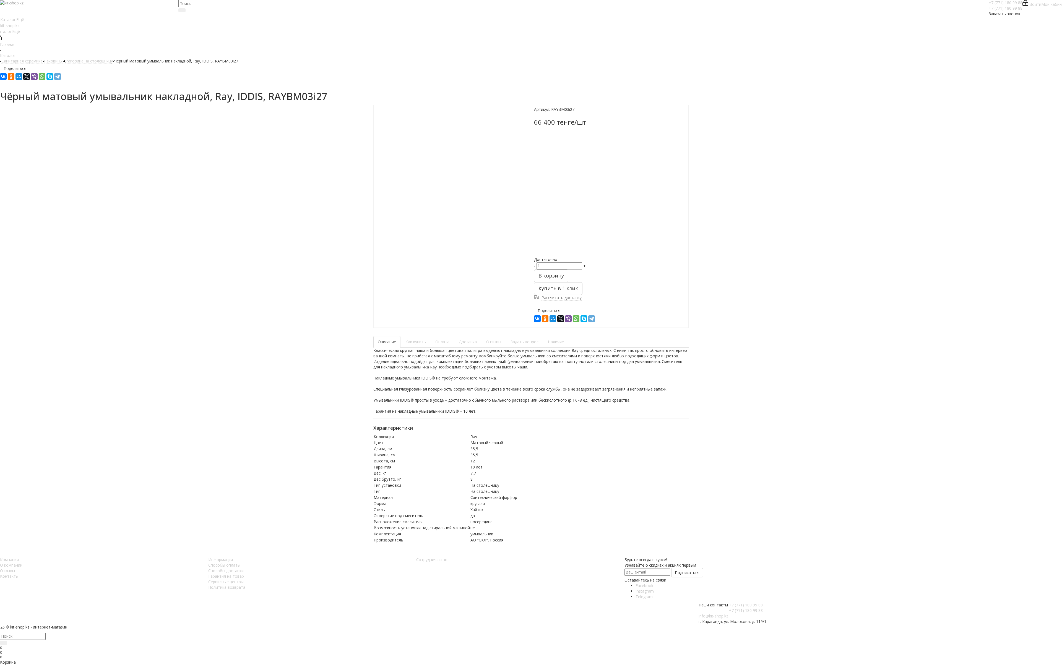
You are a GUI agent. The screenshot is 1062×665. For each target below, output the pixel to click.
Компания (9, 559)
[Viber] (34, 76)
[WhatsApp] (42, 76)
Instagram (645, 591)
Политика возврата (226, 587)
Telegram (644, 596)
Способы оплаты (224, 565)
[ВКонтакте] (3, 76)
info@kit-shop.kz (713, 616)
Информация (220, 559)
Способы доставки (226, 570)
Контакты (9, 576)
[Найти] (182, 10)
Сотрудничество (431, 559)
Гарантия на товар (226, 576)
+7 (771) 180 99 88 (1005, 2)
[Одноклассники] (11, 76)
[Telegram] (57, 76)
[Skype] (49, 76)
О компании (11, 565)
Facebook (644, 585)
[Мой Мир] (18, 76)
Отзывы (7, 570)
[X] (26, 76)
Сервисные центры (226, 581)
